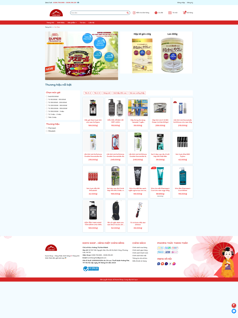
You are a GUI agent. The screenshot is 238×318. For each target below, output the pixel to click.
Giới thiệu (61, 22)
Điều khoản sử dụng (139, 261)
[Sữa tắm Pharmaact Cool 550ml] (182, 176)
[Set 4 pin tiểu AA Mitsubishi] (93, 176)
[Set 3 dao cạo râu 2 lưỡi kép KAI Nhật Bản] (160, 142)
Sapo (136, 279)
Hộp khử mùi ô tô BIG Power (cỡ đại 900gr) (160, 121)
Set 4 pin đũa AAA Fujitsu (183, 155)
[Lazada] (166, 263)
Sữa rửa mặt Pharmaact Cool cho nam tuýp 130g (160, 189)
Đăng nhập (181, 2)
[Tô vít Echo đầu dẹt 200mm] (138, 210)
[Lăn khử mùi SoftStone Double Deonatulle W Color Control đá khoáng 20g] (138, 142)
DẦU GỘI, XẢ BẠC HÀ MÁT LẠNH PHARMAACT (115, 121)
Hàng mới (106, 93)
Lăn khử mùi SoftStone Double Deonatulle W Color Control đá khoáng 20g (138, 155)
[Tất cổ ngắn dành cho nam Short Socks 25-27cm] (115, 210)
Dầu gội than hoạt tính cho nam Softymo (93, 121)
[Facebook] (158, 263)
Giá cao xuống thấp (137, 93)
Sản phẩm (71, 22)
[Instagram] (174, 263)
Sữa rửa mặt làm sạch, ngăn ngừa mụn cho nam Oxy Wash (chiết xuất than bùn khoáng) (138, 189)
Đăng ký (190, 2)
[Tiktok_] (170, 263)
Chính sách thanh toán (140, 253)
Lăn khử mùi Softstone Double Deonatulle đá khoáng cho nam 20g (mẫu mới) (115, 155)
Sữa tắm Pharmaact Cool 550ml (182, 189)
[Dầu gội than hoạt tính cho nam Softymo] (93, 108)
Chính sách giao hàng (139, 250)
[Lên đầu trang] (234, 300)
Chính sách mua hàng (139, 247)
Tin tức (82, 22)
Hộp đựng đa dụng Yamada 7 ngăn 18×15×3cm (138, 121)
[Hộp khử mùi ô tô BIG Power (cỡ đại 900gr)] (160, 108)
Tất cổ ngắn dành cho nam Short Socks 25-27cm (115, 224)
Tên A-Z (88, 93)
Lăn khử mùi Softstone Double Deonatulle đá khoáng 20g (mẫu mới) (93, 155)
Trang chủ (50, 22)
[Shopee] (162, 263)
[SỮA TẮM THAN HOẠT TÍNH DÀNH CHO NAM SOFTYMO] (93, 210)
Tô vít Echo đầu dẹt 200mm (137, 224)
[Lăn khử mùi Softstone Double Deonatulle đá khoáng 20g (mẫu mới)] (93, 142)
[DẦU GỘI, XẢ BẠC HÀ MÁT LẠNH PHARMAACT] (115, 108)
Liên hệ (91, 22)
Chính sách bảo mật (139, 255)
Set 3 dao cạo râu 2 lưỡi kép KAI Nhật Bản (160, 155)
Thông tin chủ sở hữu (139, 258)
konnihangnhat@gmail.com (96, 258)
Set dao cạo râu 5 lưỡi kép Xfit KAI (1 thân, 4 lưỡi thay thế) (115, 189)
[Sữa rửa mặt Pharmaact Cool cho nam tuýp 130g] (160, 176)
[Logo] (56, 13)
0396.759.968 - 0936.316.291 (64, 2)
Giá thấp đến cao (120, 93)
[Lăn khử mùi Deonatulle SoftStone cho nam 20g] (182, 108)
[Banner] (81, 55)
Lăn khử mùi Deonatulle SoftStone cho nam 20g (182, 121)
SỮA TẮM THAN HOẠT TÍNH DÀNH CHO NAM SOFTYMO (93, 224)
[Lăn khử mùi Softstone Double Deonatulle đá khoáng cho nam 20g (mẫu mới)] (115, 142)
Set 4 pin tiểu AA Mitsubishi (93, 189)
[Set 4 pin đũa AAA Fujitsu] (182, 142)
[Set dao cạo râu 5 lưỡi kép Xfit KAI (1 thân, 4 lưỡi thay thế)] (115, 176)
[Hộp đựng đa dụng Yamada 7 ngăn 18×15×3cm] (138, 108)
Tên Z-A (97, 93)
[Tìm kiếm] (127, 13)
